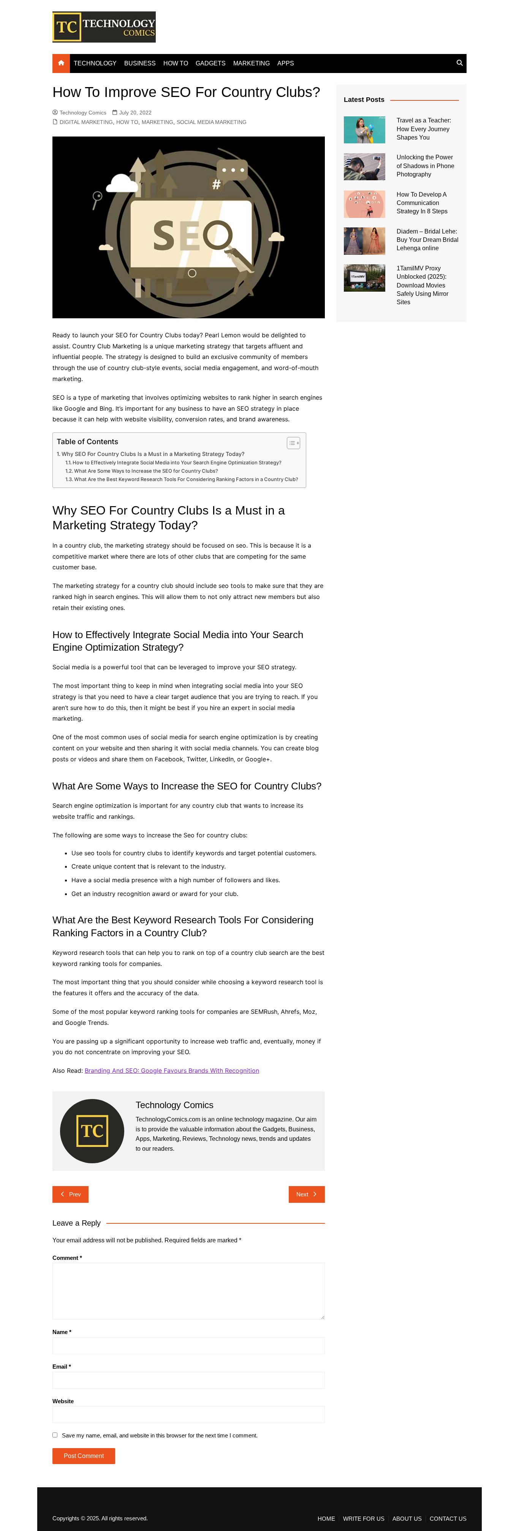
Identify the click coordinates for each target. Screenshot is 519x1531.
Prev (75, 1194)
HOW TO (175, 63)
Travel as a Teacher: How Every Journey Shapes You (424, 129)
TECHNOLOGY (95, 63)
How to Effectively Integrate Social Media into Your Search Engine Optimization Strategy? (177, 462)
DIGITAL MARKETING (86, 122)
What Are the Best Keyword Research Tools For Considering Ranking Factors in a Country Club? (186, 479)
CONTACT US (448, 1519)
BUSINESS (140, 63)
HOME (326, 1519)
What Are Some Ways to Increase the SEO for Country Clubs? (146, 471)
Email (61, 1366)
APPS (285, 63)
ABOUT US (407, 1519)
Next (302, 1194)
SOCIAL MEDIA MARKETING (212, 122)
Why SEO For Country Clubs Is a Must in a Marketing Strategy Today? (153, 454)
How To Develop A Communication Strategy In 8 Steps (422, 203)
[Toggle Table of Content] (289, 443)
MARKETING (251, 63)
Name (61, 1332)
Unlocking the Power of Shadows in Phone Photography (425, 166)
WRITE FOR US (364, 1519)
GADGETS (211, 63)
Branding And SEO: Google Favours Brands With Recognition (172, 1070)
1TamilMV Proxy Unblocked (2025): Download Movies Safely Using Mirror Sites (422, 285)
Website (63, 1401)
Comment (67, 1258)
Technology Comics (83, 113)
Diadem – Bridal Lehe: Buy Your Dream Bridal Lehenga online (428, 240)
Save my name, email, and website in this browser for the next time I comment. (160, 1435)
